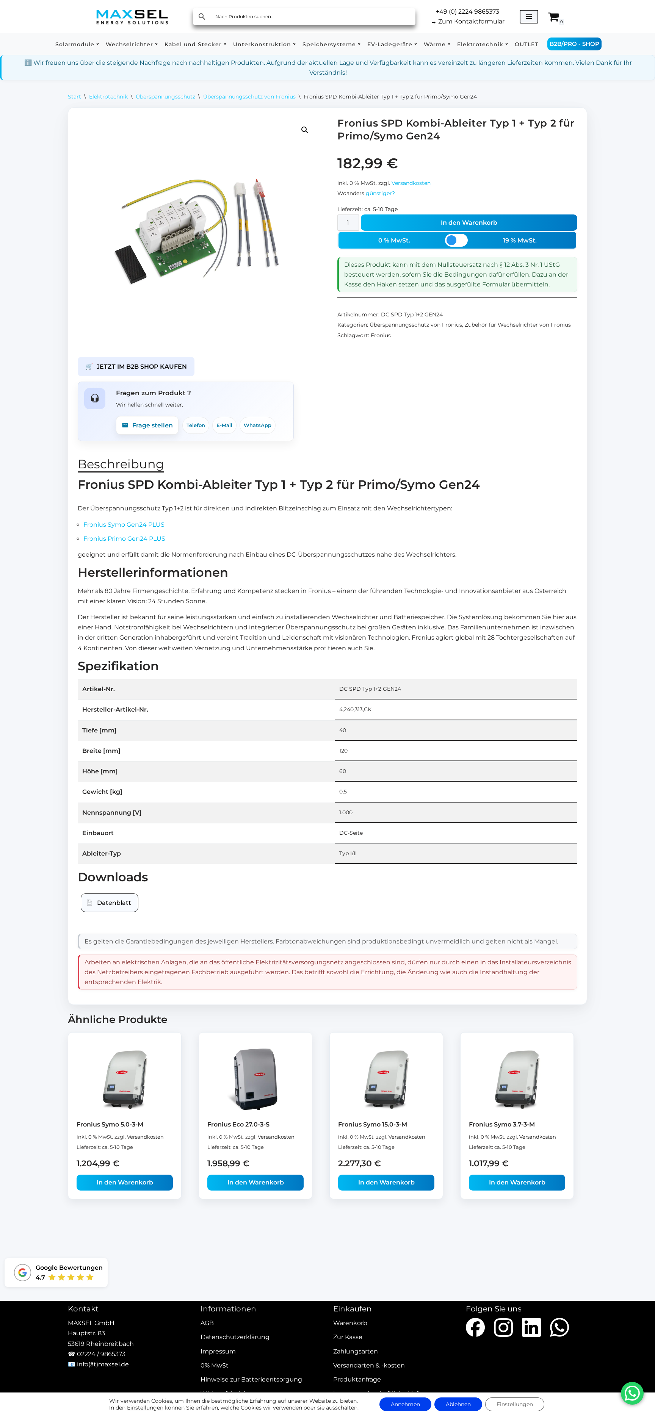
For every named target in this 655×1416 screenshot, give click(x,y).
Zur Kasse (347, 1337)
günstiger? (380, 193)
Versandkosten (411, 183)
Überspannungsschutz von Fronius (249, 96)
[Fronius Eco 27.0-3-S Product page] (255, 1079)
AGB (207, 1323)
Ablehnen (458, 1404)
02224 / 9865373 (101, 1354)
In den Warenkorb (469, 222)
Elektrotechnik (108, 96)
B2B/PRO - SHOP (574, 43)
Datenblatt (114, 902)
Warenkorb (350, 1323)
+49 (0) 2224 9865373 (467, 11)
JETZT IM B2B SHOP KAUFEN (136, 366)
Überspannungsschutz (165, 96)
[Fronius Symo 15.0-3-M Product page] (386, 1079)
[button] (97, 44)
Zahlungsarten (355, 1351)
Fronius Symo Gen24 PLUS (124, 524)
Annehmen (405, 1404)
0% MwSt (215, 1365)
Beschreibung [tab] (121, 464)
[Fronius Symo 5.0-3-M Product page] (124, 1079)
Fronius (381, 335)
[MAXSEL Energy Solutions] (132, 16)
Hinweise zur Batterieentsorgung (251, 1379)
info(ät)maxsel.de (103, 1364)
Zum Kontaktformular (468, 21)
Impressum (218, 1351)
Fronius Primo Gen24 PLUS (124, 538)
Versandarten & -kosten (369, 1365)
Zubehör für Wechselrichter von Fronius (518, 324)
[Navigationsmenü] (529, 16)
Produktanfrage (357, 1379)
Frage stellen (152, 425)
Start (74, 96)
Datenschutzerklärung (235, 1337)
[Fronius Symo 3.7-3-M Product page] (517, 1079)
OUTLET (526, 44)
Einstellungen (145, 1407)
